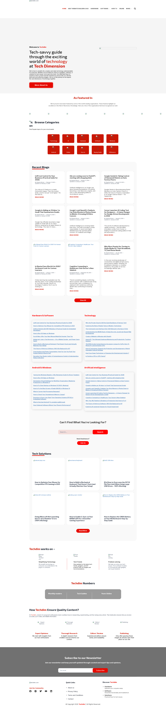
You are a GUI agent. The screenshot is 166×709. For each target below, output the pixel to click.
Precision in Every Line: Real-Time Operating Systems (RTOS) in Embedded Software (53, 398)
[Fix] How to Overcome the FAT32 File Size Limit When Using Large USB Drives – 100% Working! (117, 484)
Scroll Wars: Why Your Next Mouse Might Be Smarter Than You (53, 336)
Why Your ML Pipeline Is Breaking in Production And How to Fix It (106, 400)
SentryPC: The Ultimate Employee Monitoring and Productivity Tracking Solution (108, 340)
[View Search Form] (135, 8)
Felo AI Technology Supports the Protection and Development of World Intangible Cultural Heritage (108, 349)
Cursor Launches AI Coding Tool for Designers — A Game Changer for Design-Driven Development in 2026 (117, 213)
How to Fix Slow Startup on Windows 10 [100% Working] (50, 385)
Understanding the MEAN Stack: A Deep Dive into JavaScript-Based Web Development (108, 332)
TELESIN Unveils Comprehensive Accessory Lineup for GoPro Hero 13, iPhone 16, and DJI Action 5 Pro (108, 344)
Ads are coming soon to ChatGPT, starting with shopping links (83, 177)
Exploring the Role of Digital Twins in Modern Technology (103, 326)
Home (64, 8)
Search (100, 432)
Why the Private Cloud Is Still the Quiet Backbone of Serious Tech (106, 323)
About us (71, 688)
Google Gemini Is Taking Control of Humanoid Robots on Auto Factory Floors (116, 178)
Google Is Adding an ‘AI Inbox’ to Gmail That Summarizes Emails (47, 211)
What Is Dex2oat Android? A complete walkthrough (49, 402)
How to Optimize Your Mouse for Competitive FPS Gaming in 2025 (54, 326)
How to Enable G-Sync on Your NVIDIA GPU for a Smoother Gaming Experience (81, 518)
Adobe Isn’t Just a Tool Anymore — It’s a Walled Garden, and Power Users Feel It (56, 340)
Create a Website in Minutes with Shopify (98, 336)
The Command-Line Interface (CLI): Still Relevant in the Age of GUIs (107, 329)
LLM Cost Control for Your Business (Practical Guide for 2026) (46, 178)
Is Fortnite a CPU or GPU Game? (95, 356)
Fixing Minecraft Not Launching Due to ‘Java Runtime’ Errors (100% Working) (47, 518)
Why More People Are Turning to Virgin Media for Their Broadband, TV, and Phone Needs (117, 248)
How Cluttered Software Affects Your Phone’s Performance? (52, 405)
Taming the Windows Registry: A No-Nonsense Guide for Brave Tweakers (56, 375)
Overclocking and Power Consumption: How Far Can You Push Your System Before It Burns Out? (54, 352)
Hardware (94, 8)
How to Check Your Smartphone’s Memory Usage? (49, 394)
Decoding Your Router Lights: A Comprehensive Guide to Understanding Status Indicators (55, 357)
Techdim (82, 704)
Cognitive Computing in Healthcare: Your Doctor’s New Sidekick (82, 268)
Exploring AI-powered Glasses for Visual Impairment (102, 407)
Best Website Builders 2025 (78, 8)
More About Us (41, 85)
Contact (70, 699)
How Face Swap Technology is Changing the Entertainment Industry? (107, 353)
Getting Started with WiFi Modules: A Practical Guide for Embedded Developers (54, 329)
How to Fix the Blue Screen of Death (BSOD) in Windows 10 (51, 388)
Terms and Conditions (75, 695)
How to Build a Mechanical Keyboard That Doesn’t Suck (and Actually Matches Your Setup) (55, 344)
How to (114, 8)
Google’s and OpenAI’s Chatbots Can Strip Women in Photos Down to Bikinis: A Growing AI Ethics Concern (83, 213)
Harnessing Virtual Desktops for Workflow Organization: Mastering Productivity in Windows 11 (54, 381)
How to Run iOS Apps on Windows (43, 333)
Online (121, 8)
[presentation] (48, 254)
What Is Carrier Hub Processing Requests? (46, 391)
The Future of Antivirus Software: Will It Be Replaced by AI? (51, 348)
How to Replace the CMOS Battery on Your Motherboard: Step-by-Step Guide (117, 518)
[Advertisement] (83, 30)
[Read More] (39, 197)
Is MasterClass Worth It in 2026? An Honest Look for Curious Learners (48, 268)
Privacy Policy (73, 691)
